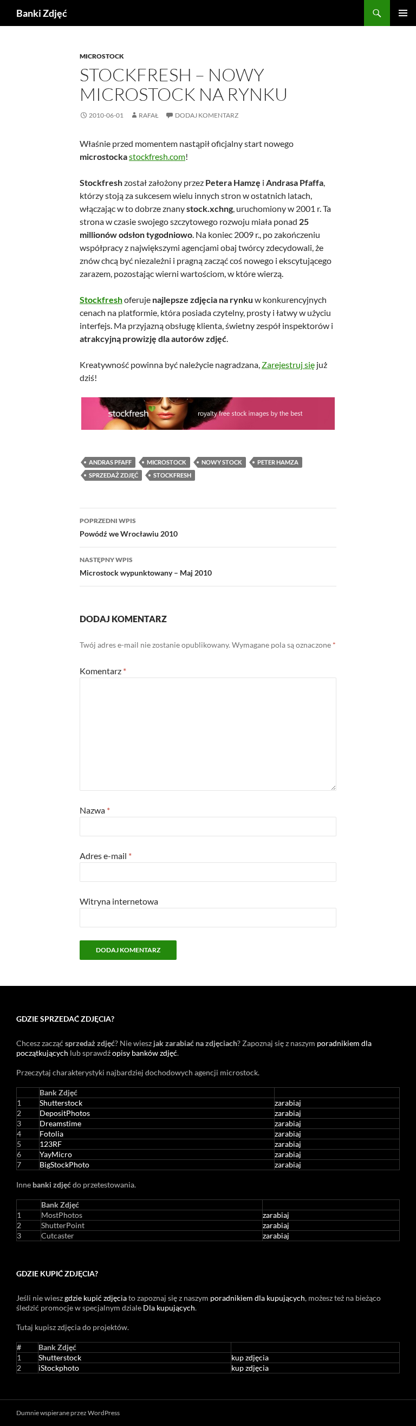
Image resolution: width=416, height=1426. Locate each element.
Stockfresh (172, 475)
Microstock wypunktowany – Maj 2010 (146, 566)
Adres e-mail (106, 855)
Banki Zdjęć (41, 13)
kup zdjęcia (250, 1357)
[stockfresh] (208, 413)
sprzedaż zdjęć (113, 475)
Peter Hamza (277, 462)
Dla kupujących (169, 1307)
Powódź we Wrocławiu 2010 (129, 527)
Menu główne (403, 13)
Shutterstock (61, 1102)
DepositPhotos (65, 1113)
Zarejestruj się (288, 364)
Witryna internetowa (119, 901)
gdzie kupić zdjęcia (95, 1297)
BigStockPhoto (64, 1164)
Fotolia (51, 1133)
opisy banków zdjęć (144, 1052)
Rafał (149, 115)
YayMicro (56, 1154)
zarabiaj (288, 1102)
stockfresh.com (157, 156)
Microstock (102, 56)
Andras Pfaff (110, 462)
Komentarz (103, 671)
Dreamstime (60, 1123)
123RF (51, 1143)
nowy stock (222, 462)
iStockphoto (58, 1367)
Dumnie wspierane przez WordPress (68, 1413)
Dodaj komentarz (206, 115)
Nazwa (95, 810)
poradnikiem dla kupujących (257, 1297)
